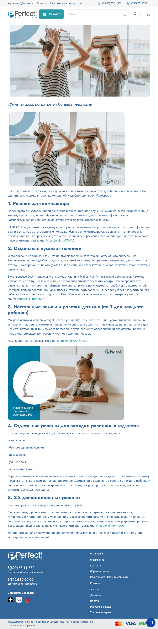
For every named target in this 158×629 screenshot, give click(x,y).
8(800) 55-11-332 (21, 568)
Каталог (55, 14)
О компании (97, 559)
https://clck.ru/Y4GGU (110, 525)
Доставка (27, 3)
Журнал (13, 3)
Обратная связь (99, 571)
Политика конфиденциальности (109, 577)
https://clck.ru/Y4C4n (30, 299)
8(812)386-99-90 (21, 579)
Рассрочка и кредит (62, 3)
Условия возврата (100, 612)
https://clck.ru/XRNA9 (60, 240)
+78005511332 (139, 3)
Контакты (96, 565)
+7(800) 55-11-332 (112, 3)
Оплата (41, 3)
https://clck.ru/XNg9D (73, 340)
